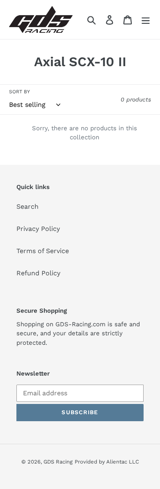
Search (27, 206)
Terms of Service (42, 251)
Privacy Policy (38, 229)
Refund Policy (38, 273)
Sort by (19, 92)
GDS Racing (58, 462)
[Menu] (146, 19)
